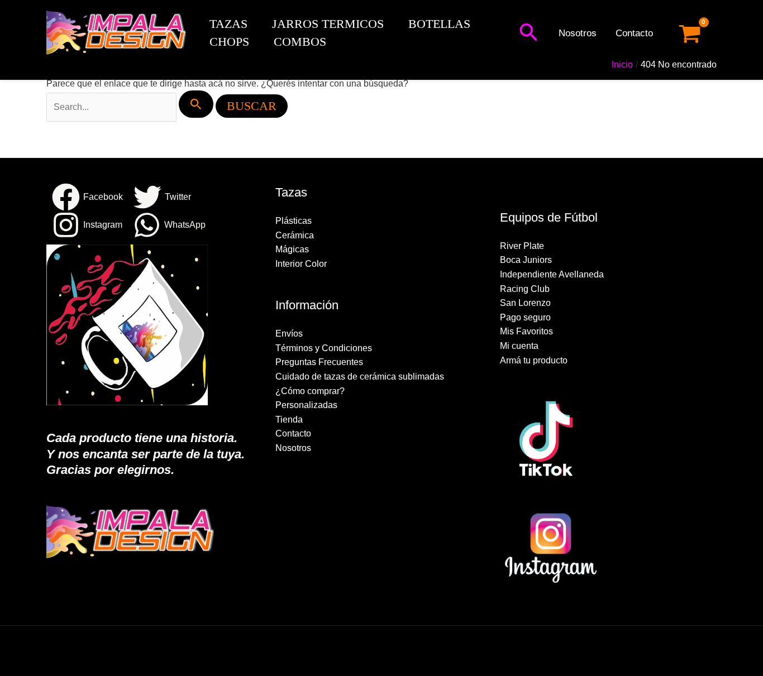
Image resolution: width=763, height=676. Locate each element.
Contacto (634, 33)
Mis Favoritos (526, 331)
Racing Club (525, 289)
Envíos (289, 333)
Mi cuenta (519, 346)
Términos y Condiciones (323, 348)
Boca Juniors (526, 260)
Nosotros (578, 33)
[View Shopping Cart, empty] (689, 34)
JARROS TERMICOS (328, 24)
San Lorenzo (525, 303)
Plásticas (293, 221)
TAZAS (228, 24)
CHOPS (229, 42)
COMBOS (300, 42)
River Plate (522, 246)
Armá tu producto (534, 360)
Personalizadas (306, 405)
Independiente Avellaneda (552, 274)
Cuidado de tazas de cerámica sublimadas (359, 376)
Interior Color (301, 264)
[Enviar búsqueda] (196, 104)
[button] (528, 33)
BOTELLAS (439, 24)
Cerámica (294, 235)
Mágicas (292, 249)
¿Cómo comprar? (310, 391)
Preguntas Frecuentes (319, 362)
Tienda (289, 419)
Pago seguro (525, 317)
